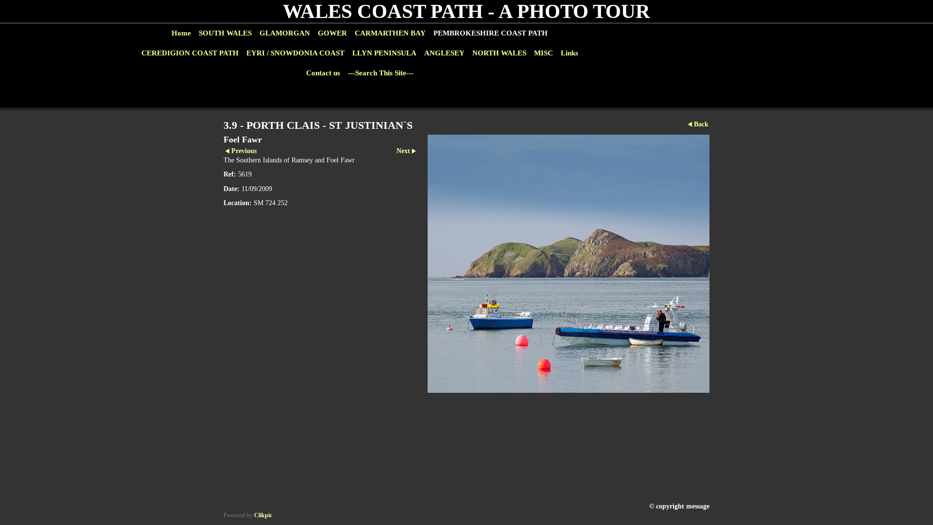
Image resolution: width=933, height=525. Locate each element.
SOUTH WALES (225, 33)
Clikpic (263, 515)
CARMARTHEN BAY (390, 33)
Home (181, 33)
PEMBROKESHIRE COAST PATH (490, 33)
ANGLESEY (444, 53)
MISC (543, 53)
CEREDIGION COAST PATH (190, 53)
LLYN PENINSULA (384, 53)
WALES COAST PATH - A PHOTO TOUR (466, 11)
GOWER (332, 33)
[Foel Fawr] (568, 264)
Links (569, 53)
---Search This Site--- (381, 73)
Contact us (323, 73)
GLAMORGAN (284, 33)
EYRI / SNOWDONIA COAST (295, 53)
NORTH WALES (499, 53)
